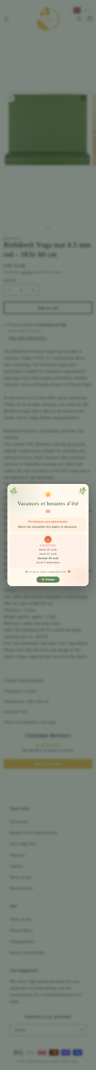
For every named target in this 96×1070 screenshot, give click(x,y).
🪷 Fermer (48, 579)
